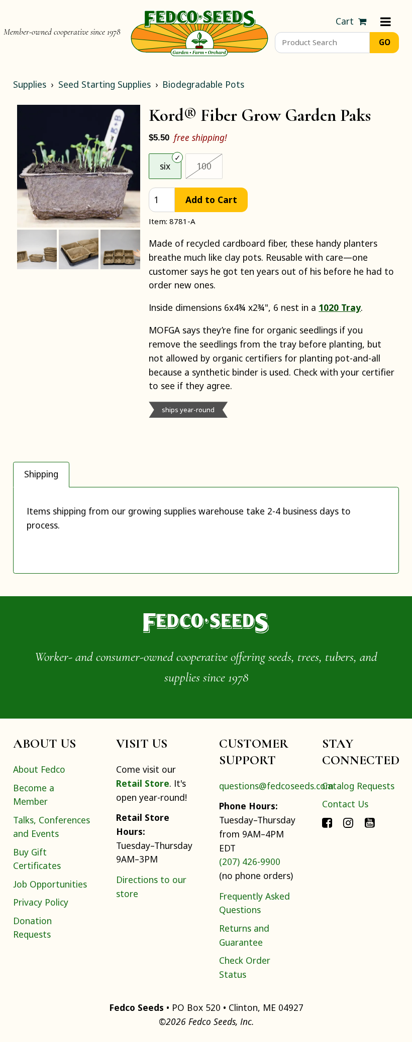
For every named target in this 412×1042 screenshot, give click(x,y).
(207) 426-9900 (249, 861)
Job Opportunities (50, 884)
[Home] (199, 32)
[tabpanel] (206, 530)
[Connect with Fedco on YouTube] (370, 822)
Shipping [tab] (41, 474)
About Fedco (39, 769)
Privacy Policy (40, 902)
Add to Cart (211, 200)
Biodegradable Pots (203, 84)
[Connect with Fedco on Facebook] (327, 822)
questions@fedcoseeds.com (276, 786)
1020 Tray (340, 307)
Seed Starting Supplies (104, 84)
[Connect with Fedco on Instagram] (348, 822)
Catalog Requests (358, 786)
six (165, 166)
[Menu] (385, 21)
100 (209, 165)
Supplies (29, 84)
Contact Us (345, 804)
